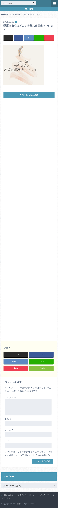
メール (9, 430)
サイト (8, 441)
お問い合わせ (8, 495)
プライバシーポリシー (26, 495)
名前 (8, 419)
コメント (10, 397)
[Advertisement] (29, 218)
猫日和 (29, 8)
